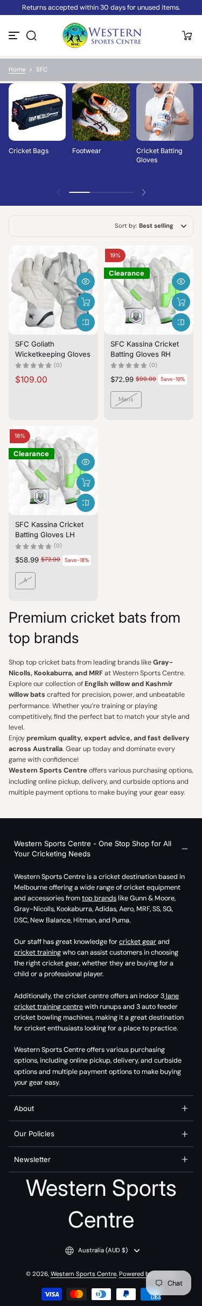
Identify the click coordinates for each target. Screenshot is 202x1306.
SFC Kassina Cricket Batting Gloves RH (144, 349)
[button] (31, 35)
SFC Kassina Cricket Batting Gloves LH (49, 529)
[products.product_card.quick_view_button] (85, 281)
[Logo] (101, 35)
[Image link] (37, 131)
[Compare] (85, 322)
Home (17, 70)
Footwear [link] (86, 151)
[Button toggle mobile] (15, 35)
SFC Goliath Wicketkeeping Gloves (52, 349)
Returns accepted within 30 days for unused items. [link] (101, 7)
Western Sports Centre (83, 1274)
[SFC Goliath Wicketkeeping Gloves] (53, 290)
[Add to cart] (85, 302)
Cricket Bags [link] (28, 151)
